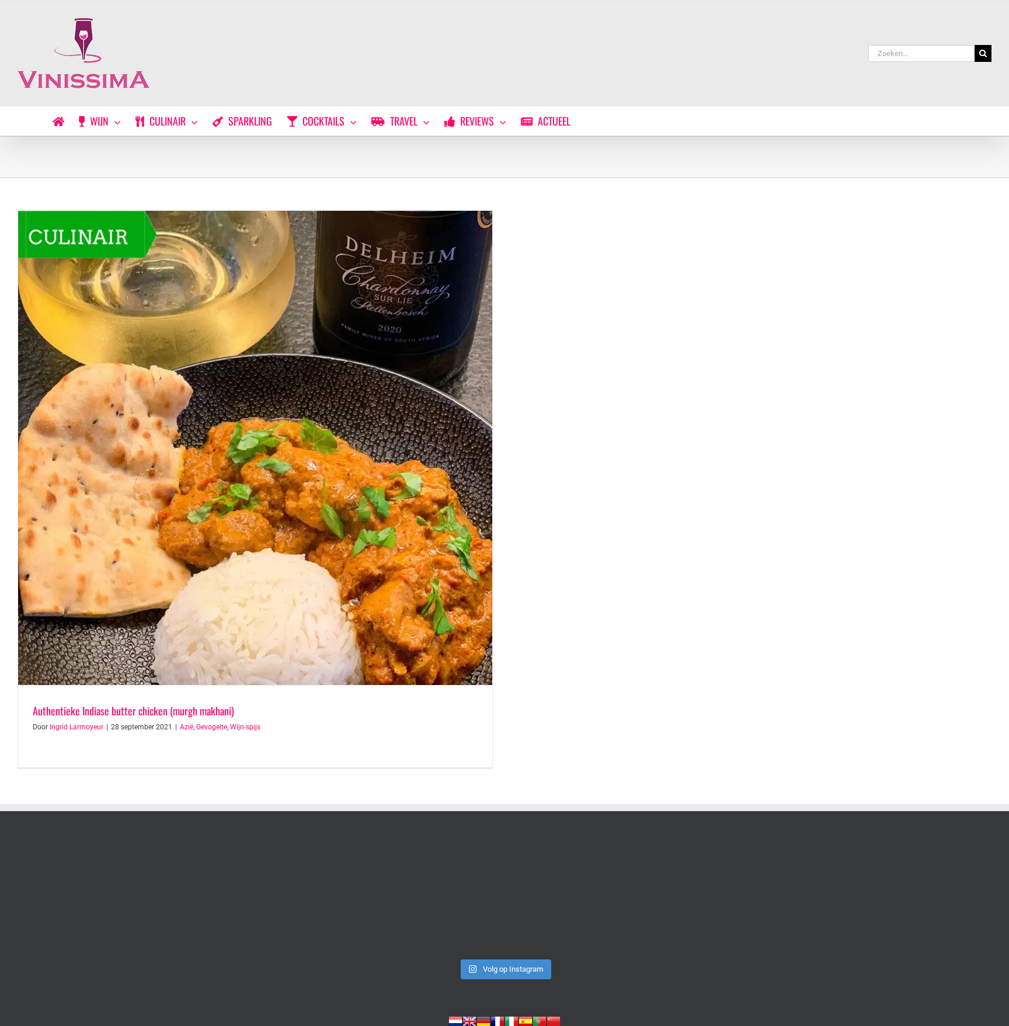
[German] (483, 1020)
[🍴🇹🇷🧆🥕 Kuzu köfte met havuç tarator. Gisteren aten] (113, 896)
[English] (469, 1020)
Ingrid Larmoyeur (76, 727)
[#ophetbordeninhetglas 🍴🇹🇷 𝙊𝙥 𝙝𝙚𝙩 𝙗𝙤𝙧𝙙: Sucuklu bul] (309, 896)
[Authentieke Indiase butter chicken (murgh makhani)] (255, 448)
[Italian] (512, 1020)
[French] (497, 1020)
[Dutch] (455, 1020)
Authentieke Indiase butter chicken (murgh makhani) (133, 710)
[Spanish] (526, 1020)
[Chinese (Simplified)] (554, 1020)
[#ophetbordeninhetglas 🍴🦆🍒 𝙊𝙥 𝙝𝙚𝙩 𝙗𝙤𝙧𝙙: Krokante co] (896, 896)
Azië (186, 727)
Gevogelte (211, 727)
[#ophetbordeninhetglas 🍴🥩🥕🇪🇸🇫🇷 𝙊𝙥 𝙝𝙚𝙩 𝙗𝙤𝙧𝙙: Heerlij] (701, 896)
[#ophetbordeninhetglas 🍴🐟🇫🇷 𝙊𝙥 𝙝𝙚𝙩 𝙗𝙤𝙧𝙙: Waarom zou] (504, 896)
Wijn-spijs (245, 727)
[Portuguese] (540, 1020)
